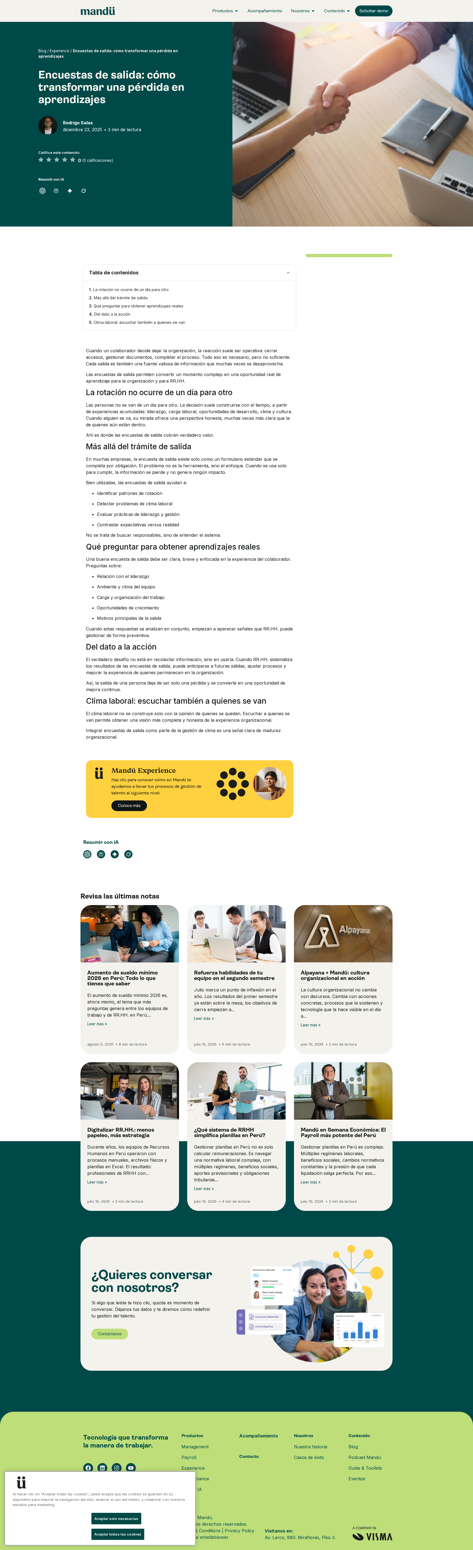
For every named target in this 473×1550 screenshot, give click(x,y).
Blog (42, 51)
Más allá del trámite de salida (121, 297)
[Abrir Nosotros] (313, 11)
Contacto (249, 1456)
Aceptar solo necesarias (116, 1518)
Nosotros (303, 1435)
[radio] (41, 160)
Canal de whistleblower (204, 1537)
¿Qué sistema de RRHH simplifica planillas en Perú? (229, 1132)
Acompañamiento (258, 1436)
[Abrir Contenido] (348, 11)
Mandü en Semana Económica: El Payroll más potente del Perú (343, 1132)
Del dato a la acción (112, 314)
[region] (100, 1508)
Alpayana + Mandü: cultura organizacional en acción (335, 975)
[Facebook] (88, 1468)
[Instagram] (117, 1468)
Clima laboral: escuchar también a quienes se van (139, 322)
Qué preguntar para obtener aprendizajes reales (138, 306)
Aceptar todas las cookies (117, 1534)
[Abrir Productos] (236, 11)
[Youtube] (131, 1468)
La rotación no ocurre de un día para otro (131, 289)
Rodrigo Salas (78, 122)
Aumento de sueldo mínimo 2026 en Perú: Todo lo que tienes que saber (122, 978)
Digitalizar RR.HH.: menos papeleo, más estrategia (120, 1132)
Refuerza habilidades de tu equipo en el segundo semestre (234, 975)
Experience (59, 51)
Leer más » (97, 1023)
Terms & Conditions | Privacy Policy (217, 1530)
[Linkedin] (102, 1468)
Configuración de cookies (39, 1518)
